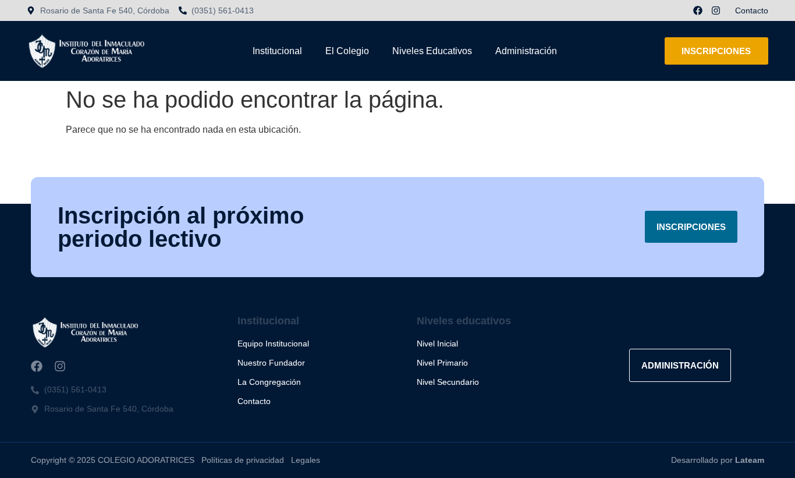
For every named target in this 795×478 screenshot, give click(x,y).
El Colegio (347, 51)
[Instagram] (715, 10)
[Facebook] (697, 10)
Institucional (277, 51)
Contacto (751, 10)
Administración (526, 51)
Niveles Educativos (432, 51)
